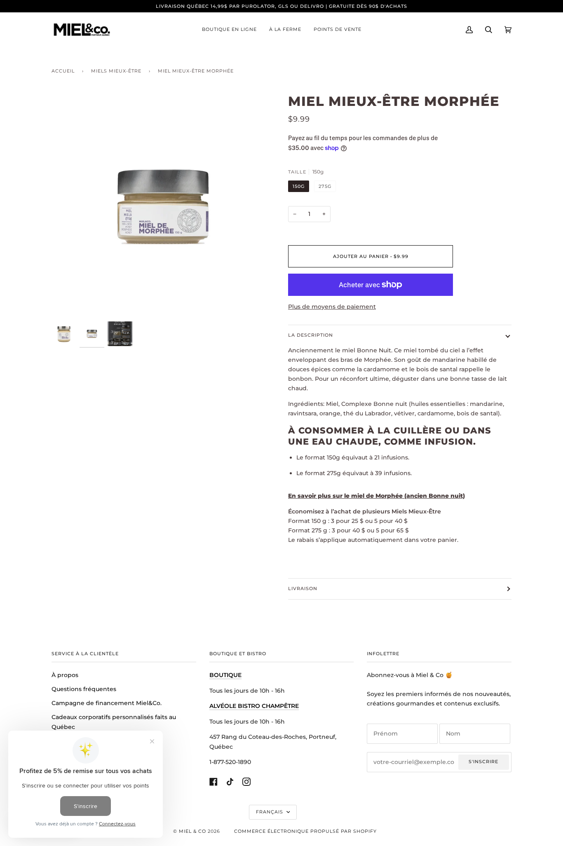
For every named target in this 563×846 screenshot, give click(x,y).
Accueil (63, 71)
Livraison (302, 588)
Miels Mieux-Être (116, 71)
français (270, 812)
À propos (65, 675)
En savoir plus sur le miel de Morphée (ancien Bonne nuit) (376, 495)
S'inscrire (483, 761)
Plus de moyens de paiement (332, 306)
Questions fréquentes (84, 689)
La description (310, 335)
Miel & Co (192, 831)
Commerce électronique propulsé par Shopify (305, 831)
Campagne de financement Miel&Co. (107, 703)
